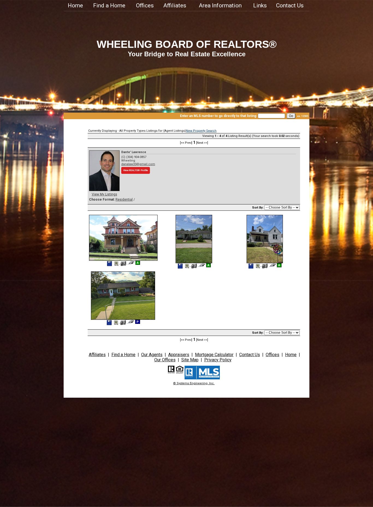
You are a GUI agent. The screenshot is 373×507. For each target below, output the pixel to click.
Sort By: (258, 207)
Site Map (190, 359)
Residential (124, 199)
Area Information (220, 5)
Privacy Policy (218, 359)
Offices (145, 5)
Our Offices (165, 359)
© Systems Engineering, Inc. (194, 383)
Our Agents (151, 354)
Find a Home (109, 5)
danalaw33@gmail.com (138, 164)
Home (75, 5)
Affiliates (174, 5)
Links (260, 5)
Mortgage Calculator (214, 354)
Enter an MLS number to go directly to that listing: (218, 116)
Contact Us (290, 5)
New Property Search (201, 131)
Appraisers (178, 354)
